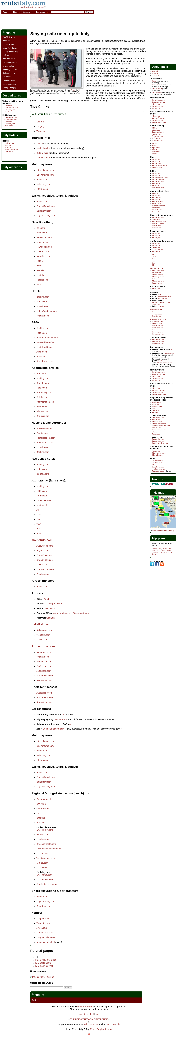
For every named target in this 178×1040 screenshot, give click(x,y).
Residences (42, 280)
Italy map (158, 492)
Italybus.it (41, 804)
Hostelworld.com (44, 347)
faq (97, 1014)
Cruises (162, 550)
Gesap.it (50, 618)
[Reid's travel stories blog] (162, 565)
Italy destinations (43, 963)
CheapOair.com (44, 555)
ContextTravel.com (45, 206)
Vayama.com (42, 550)
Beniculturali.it (43, 148)
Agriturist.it (41, 505)
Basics (34, 1000)
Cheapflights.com (44, 560)
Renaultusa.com (44, 680)
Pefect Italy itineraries (45, 960)
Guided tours (12, 95)
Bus (38, 528)
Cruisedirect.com (44, 830)
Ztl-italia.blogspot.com (53, 729)
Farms (39, 284)
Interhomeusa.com (45, 402)
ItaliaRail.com (41, 624)
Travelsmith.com (44, 247)
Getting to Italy (8, 44)
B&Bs (39, 265)
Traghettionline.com (45, 937)
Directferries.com (44, 932)
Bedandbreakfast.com (47, 337)
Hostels (40, 275)
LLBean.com (42, 251)
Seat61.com (42, 639)
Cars (159, 549)
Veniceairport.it (52, 608)
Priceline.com (43, 316)
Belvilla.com (42, 397)
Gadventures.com (45, 175)
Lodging (40, 126)
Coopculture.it (43, 158)
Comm (154, 554)
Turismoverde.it (43, 500)
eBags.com (41, 233)
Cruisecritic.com (44, 875)
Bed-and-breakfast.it (46, 342)
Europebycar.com (44, 675)
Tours (169, 549)
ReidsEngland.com (101, 1029)
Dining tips (7, 77)
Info (160, 552)
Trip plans (159, 538)
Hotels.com (41, 301)
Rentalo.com (42, 383)
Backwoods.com (44, 237)
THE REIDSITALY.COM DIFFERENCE (89, 1019)
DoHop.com (42, 564)
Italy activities (12, 167)
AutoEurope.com (44, 546)
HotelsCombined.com (46, 311)
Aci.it (71, 724)
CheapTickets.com (45, 569)
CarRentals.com (44, 666)
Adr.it (46, 599)
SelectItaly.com (43, 184)
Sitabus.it (40, 818)
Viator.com (41, 179)
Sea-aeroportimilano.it (54, 603)
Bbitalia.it (40, 356)
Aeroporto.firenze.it (62, 613)
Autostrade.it (61, 719)
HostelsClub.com (44, 442)
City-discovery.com (45, 215)
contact (90, 1014)
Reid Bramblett (84, 1006)
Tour (38, 524)
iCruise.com (42, 863)
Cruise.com (41, 867)
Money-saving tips (10, 88)
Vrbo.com (41, 373)
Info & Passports (9, 59)
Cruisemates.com (44, 879)
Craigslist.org (42, 416)
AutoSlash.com (43, 671)
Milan (80, 90)
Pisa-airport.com (81, 613)
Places (5, 12)
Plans (15, 12)
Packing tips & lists (10, 62)
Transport (41, 131)
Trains (164, 549)
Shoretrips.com (43, 906)
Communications (9, 84)
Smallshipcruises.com (47, 884)
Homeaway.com (44, 392)
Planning (38, 994)
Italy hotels (10, 135)
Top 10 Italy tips (9, 37)
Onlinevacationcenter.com (49, 849)
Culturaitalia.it (43, 153)
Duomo (73, 90)
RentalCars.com (44, 661)
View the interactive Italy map (163, 530)
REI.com (40, 228)
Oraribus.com (43, 808)
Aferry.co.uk (42, 928)
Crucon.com (42, 853)
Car (38, 519)
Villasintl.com (42, 411)
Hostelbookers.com (45, 438)
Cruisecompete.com (46, 844)
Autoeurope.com (43, 646)
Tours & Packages (10, 48)
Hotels (39, 261)
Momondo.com (42, 540)
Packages (155, 550)
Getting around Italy (10, 52)
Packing (166, 552)
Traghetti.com (43, 923)
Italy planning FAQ (44, 966)
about (82, 1014)
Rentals (40, 270)
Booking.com (42, 297)
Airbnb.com (41, 352)
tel (63, 714)
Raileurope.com (44, 630)
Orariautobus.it (43, 799)
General (40, 122)
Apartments (156, 148)
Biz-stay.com (42, 474)
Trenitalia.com (43, 635)
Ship (38, 533)
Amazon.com (42, 242)
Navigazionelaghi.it (45, 942)
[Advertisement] (45, 22)
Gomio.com (42, 433)
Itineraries (6, 41)
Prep (171, 552)
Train (38, 514)
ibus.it (39, 813)
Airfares (154, 549)
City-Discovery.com (45, 901)
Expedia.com (42, 834)
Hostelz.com (42, 306)
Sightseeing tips (9, 73)
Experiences (41, 12)
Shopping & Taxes (10, 70)
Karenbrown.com (44, 361)
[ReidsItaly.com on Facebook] (157, 565)
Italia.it (39, 143)
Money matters (8, 66)
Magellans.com (43, 256)
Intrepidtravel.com (45, 170)
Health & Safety (9, 80)
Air (37, 510)
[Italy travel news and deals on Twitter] (152, 565)
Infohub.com (42, 189)
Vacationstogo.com (45, 858)
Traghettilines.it (43, 918)
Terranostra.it (42, 496)
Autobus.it (41, 822)
